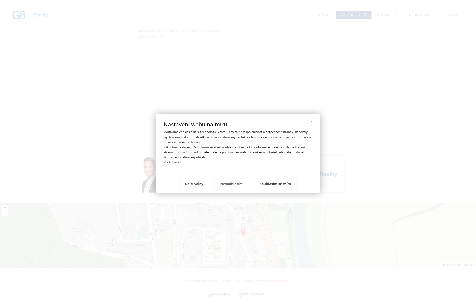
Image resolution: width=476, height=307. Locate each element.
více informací (172, 162)
